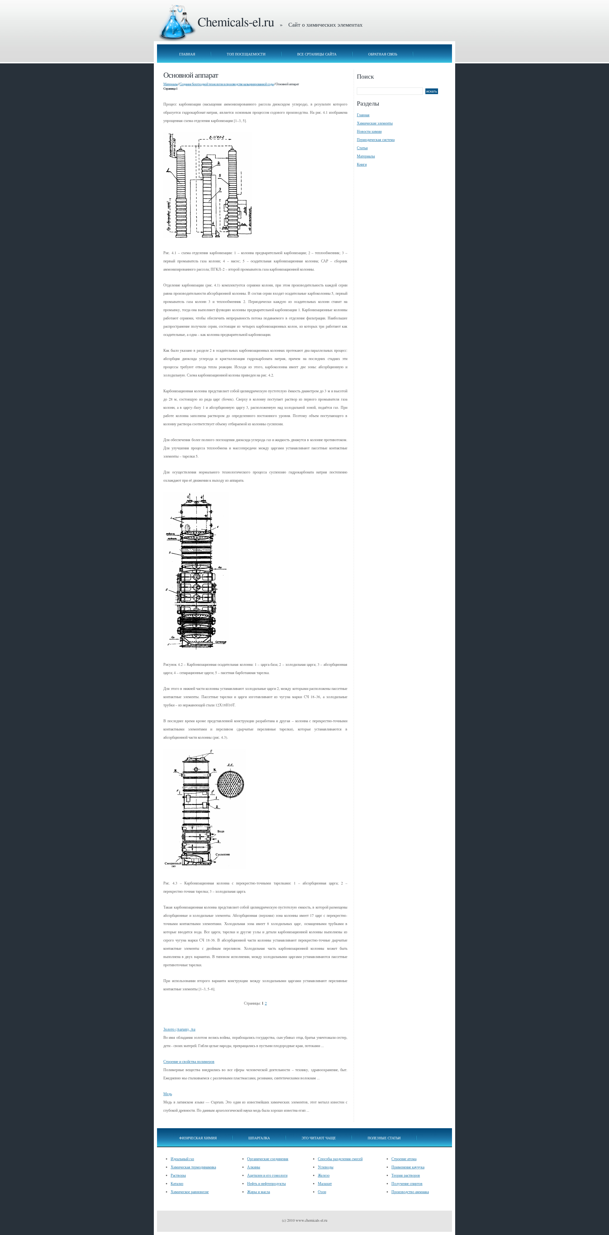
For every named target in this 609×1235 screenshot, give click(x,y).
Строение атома (403, 1158)
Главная (187, 54)
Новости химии (369, 131)
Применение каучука (407, 1166)
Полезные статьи (384, 1137)
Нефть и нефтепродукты (266, 1183)
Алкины (253, 1166)
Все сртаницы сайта (317, 54)
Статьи (362, 147)
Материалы (170, 83)
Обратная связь (382, 54)
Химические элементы (375, 122)
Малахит (325, 1183)
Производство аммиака (410, 1191)
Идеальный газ (182, 1158)
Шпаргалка (259, 1137)
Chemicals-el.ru (236, 21)
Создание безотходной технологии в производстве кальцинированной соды (227, 83)
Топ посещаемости (246, 54)
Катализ (177, 1183)
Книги (362, 164)
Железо (324, 1175)
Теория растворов (405, 1175)
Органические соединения (267, 1158)
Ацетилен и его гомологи (267, 1175)
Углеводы (325, 1166)
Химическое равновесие (190, 1191)
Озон (322, 1191)
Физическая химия (198, 1137)
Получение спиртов (406, 1183)
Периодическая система (376, 139)
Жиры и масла (258, 1191)
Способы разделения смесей (340, 1158)
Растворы (178, 1175)
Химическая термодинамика (193, 1166)
